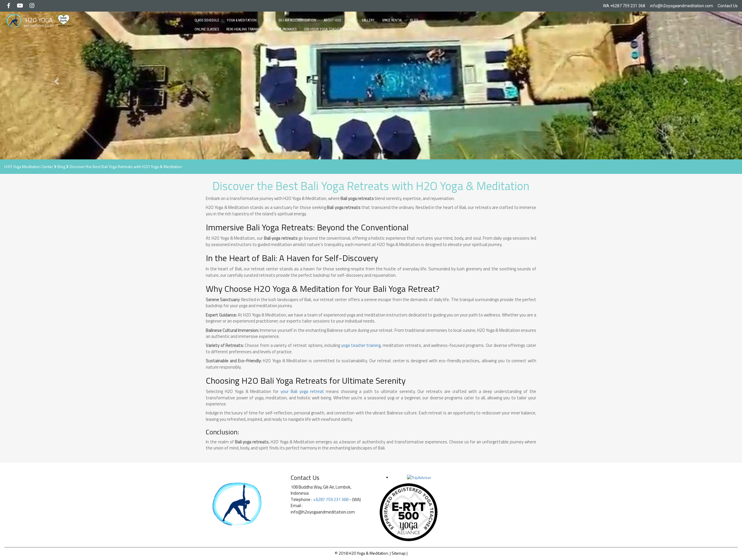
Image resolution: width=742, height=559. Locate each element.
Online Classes (206, 29)
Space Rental (392, 20)
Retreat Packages (283, 29)
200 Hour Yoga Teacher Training (330, 29)
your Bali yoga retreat (302, 391)
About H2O (332, 20)
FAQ (351, 20)
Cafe (267, 20)
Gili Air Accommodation (297, 20)
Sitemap (399, 553)
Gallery (368, 20)
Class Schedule (206, 20)
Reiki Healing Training (244, 29)
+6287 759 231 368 (627, 5)
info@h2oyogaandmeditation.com (681, 5)
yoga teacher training (361, 345)
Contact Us (728, 5)
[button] (55, 79)
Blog (414, 20)
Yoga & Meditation (242, 20)
